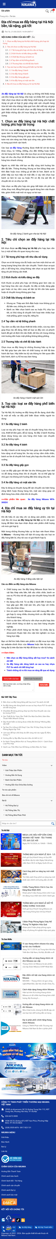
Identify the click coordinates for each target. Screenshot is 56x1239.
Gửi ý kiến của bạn (11, 679)
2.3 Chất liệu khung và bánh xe (21, 57)
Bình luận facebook (33, 679)
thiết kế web (36, 1233)
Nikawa (30, 644)
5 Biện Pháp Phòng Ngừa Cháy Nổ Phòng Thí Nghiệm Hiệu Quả (37, 923)
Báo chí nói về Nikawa (11, 795)
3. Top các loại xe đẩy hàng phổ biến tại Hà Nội (23, 67)
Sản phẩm (5, 10)
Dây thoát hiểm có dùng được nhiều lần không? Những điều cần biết (27, 723)
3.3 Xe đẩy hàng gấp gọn (19, 77)
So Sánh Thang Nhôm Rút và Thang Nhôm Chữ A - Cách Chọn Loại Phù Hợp (28, 742)
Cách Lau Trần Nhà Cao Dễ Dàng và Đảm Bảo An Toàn (24, 747)
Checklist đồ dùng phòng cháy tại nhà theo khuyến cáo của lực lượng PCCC (26, 712)
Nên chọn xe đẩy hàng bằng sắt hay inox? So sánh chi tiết (26, 702)
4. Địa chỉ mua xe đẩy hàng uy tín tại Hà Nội (22, 84)
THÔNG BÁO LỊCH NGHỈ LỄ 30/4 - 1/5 (39, 854)
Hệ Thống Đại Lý (11, 805)
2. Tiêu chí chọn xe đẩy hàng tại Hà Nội (20, 47)
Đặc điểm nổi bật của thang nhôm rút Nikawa (39, 976)
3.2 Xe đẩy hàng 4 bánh (18, 74)
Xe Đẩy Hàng (26, 1227)
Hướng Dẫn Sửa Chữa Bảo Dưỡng (19, 785)
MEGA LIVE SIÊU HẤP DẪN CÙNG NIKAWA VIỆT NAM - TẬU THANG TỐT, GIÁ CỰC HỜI (37, 838)
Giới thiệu (5, 1137)
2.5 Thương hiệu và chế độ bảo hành (24, 64)
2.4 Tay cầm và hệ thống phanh (22, 60)
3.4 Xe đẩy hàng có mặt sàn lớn (22, 80)
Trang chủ (4, 16)
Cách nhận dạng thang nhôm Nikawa (38, 989)
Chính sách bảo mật (9, 1195)
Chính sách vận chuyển (10, 1185)
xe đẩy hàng (16, 148)
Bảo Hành (5, 1142)
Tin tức (12, 16)
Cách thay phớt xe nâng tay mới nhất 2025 (38, 872)
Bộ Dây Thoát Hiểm (45, 1227)
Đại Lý (4, 1147)
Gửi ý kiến (44, 685)
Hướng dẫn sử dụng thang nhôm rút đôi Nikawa (38, 1005)
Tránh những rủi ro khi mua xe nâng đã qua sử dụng (30, 670)
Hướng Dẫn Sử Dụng (13, 775)
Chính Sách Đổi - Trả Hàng (12, 1181)
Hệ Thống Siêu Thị (12, 810)
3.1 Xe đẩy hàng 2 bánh (18, 70)
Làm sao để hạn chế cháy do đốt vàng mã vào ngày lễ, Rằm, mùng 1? (27, 734)
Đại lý (4, 800)
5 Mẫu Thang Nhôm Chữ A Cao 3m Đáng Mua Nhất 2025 (38, 888)
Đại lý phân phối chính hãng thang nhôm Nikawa (37, 1021)
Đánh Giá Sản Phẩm (13, 780)
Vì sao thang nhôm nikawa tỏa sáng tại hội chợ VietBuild (38, 945)
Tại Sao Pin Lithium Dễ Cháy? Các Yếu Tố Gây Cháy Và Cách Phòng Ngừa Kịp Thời (27, 728)
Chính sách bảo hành (10, 1176)
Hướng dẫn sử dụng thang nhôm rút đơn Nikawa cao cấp (38, 959)
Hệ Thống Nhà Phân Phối (15, 815)
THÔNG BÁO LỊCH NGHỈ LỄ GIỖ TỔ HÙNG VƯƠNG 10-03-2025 (38, 904)
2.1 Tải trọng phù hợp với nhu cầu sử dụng (26, 50)
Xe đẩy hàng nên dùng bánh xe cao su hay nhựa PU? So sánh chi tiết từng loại (27, 706)
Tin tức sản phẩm (9, 790)
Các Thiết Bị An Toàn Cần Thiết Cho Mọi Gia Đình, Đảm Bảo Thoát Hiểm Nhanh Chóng (26, 717)
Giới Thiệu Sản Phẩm (13, 770)
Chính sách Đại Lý (8, 1190)
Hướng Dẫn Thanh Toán (11, 1171)
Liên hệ (4, 1151)
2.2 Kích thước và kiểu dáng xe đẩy (23, 53)
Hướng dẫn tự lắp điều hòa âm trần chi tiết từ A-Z (22, 738)
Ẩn (33, 37)
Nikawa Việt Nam (13, 1215)
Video (4, 765)
